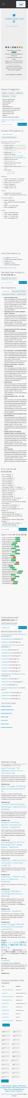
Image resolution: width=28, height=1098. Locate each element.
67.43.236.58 (14, 257)
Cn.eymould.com (6, 692)
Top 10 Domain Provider (9, 137)
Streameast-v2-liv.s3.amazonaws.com (12, 645)
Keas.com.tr (5, 659)
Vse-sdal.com (5, 665)
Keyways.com (5, 668)
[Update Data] (22, 130)
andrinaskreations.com (7, 990)
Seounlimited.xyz (6, 653)
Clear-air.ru (5, 650)
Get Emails (23, 627)
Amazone (6, 96)
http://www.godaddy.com (18, 157)
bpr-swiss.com (5, 1003)
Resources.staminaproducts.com (10, 688)
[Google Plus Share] (8, 47)
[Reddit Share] (20, 47)
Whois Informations (7, 134)
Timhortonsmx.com (7, 681)
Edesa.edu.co (5, 698)
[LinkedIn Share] (13, 47)
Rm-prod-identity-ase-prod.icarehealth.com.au (14, 634)
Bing (5, 93)
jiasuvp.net (4, 1007)
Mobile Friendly (21, 294)
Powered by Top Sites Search (9, 1094)
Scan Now (23, 282)
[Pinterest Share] (15, 47)
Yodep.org (4, 662)
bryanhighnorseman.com (8, 996)
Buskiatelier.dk (6, 656)
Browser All (6, 1025)
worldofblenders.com (7, 1000)
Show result (22, 124)
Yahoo (12, 93)
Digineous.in (5, 678)
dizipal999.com (5, 1010)
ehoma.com (5, 993)
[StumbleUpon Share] (17, 47)
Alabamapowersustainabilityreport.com (12, 674)
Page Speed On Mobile (8, 294)
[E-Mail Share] (22, 47)
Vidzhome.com (14, 26)
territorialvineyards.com (7, 1020)
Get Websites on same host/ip (9, 279)
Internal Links (6, 291)
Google (20, 93)
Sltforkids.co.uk (6, 642)
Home (7, 26)
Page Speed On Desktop (19, 291)
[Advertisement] (14, 37)
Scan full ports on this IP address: (10, 526)
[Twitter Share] (11, 47)
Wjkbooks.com (6, 671)
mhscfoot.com (5, 1017)
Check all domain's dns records (8, 267)
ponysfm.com (5, 1013)
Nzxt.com (4, 684)
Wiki (14, 96)
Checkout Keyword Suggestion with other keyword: (12, 120)
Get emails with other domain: (9, 624)
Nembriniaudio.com (7, 639)
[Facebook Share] (6, 47)
